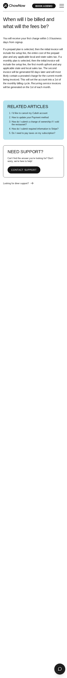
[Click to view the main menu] (61, 6)
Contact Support (24, 170)
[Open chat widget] (59, 669)
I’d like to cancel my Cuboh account (29, 113)
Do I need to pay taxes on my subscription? (33, 133)
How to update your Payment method (30, 117)
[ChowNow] (14, 6)
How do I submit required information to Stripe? (35, 129)
